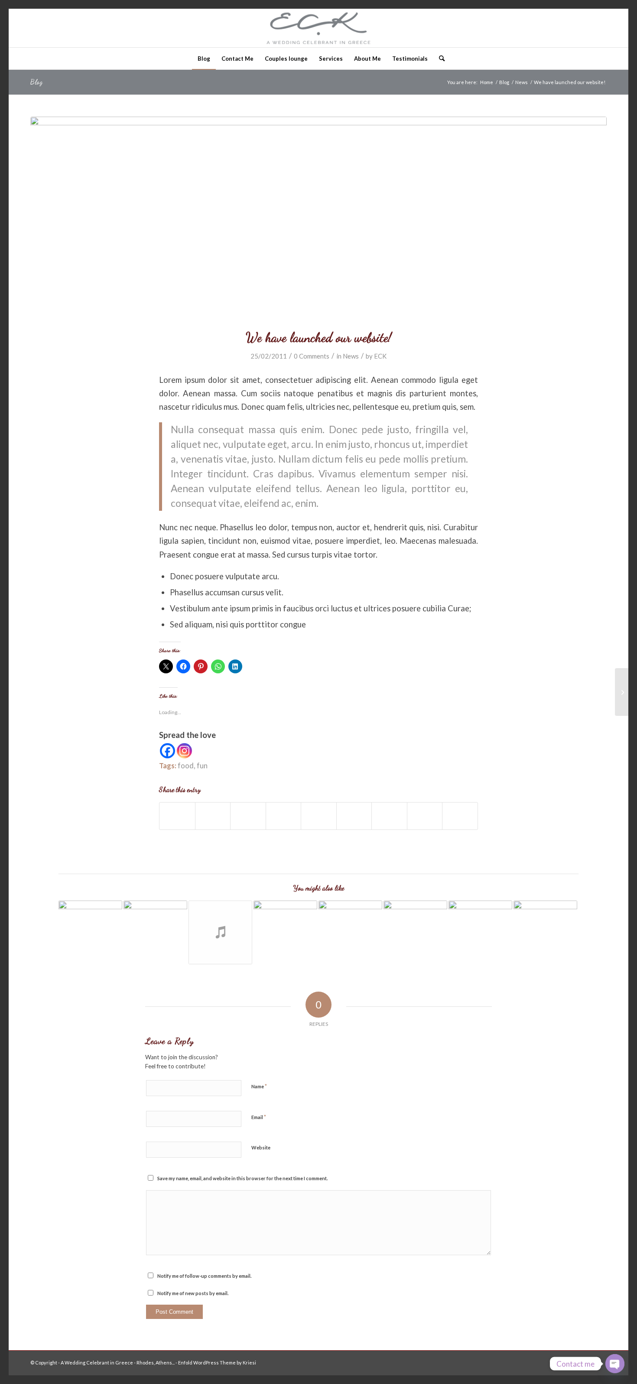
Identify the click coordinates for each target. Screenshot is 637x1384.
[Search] (439, 58)
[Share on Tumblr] (354, 816)
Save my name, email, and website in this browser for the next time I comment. (242, 1178)
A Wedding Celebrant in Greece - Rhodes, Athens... (118, 1362)
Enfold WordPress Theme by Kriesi (217, 1362)
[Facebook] (167, 750)
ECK (380, 356)
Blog (36, 82)
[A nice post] (621, 692)
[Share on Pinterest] (283, 816)
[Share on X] (213, 816)
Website (260, 1147)
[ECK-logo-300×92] (319, 28)
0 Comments (311, 356)
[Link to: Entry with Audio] (220, 932)
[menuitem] (204, 58)
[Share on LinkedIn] (318, 816)
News (351, 356)
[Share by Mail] (460, 816)
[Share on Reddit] (424, 816)
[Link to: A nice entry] (285, 932)
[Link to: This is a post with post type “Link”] (480, 932)
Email (258, 1116)
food (186, 765)
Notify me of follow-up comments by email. (204, 1276)
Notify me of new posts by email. (192, 1293)
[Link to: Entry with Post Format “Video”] (155, 932)
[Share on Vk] (389, 816)
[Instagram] (184, 750)
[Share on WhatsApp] (248, 816)
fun (202, 765)
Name (259, 1086)
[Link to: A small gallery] (90, 932)
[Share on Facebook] (177, 816)
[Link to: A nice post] (415, 932)
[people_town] (318, 217)
